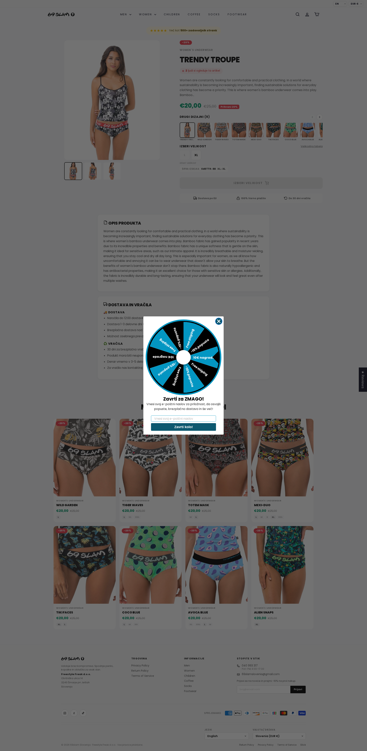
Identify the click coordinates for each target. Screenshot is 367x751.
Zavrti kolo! (183, 427)
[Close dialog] (218, 321)
